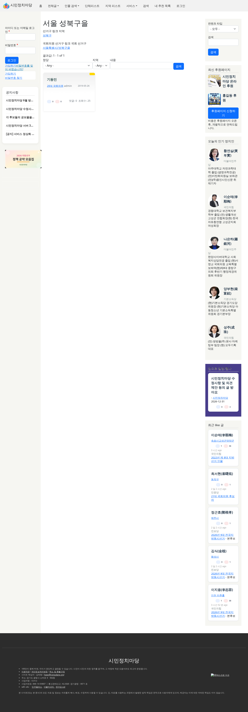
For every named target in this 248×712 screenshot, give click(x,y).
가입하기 (10, 65)
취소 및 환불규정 (57, 671)
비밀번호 (10, 45)
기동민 (52, 79)
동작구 (215, 479)
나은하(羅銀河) (231, 241)
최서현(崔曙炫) (222, 473)
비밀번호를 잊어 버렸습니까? (19, 67)
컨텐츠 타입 (215, 23)
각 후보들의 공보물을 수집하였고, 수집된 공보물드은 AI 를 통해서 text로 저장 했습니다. (20, 117)
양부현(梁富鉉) (231, 291)
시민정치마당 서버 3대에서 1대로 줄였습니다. (20, 125)
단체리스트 (92, 6)
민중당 (215, 492)
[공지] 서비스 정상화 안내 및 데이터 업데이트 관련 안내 (20, 134)
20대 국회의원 (55, 86)
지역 (95, 60)
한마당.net (60, 686)
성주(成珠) (229, 329)
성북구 (47, 35)
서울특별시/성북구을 (56, 48)
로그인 (180, 6)
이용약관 (26, 671)
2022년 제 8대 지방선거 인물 (222, 459)
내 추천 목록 (163, 6)
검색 (146, 6)
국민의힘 (229, 207)
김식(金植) (218, 551)
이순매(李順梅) (231, 198)
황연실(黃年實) (231, 153)
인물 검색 (71, 6)
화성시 (215, 556)
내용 (113, 60)
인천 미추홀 (218, 595)
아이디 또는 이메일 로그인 (19, 29)
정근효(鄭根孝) (222, 512)
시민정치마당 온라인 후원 (230, 81)
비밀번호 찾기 (13, 78)
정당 (46, 60)
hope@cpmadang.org (54, 674)
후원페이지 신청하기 (223, 113)
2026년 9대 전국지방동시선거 (222, 536)
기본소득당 (230, 299)
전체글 (52, 6)
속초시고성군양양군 (222, 440)
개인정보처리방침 (39, 671)
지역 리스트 (113, 6)
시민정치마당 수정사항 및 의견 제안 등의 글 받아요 (20, 109)
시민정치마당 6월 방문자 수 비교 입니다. (20, 100)
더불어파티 (49, 686)
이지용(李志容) (222, 589)
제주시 (215, 518)
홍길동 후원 (230, 97)
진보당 (215, 531)
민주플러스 (37, 686)
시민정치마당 (20, 5)
